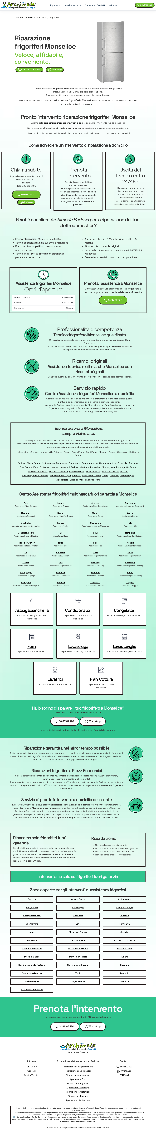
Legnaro (55, 467)
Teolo (105, 475)
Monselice (41, 17)
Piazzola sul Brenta (58, 471)
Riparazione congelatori (78, 1075)
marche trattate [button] (73, 5)
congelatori (124, 610)
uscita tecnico (114, 5)
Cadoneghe (74, 463)
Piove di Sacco (93, 471)
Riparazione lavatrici (78, 1096)
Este (35, 467)
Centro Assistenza (24, 17)
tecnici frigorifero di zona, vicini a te (62, 122)
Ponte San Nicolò (110, 471)
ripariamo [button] (55, 5)
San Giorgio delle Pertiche (35, 475)
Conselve (133, 463)
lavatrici (55, 679)
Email (126, 1075)
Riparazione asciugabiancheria (78, 1066)
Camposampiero (107, 463)
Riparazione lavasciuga (78, 1087)
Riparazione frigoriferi (78, 1083)
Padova (21, 463)
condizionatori (78, 610)
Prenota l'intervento (31, 69)
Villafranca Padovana (89, 479)
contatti (101, 5)
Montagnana (108, 467)
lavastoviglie (124, 646)
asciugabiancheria (32, 610)
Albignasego (48, 463)
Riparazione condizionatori (78, 1070)
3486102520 (146, 5)
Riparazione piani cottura (78, 1100)
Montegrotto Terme (126, 467)
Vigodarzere (62, 479)
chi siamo (90, 5)
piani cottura (101, 679)
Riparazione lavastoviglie (78, 1091)
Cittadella (122, 463)
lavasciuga (78, 646)
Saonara (76, 475)
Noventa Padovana (38, 471)
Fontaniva (44, 467)
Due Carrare (26, 467)
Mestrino (84, 467)
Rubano (124, 471)
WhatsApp (56, 69)
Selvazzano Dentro (91, 475)
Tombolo (114, 475)
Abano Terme (34, 463)
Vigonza (74, 479)
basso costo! (123, 133)
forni (31, 646)
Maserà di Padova (69, 467)
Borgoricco (61, 463)
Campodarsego (90, 463)
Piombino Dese (76, 471)
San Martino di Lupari (60, 475)
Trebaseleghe (127, 475)
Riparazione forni (78, 1079)
